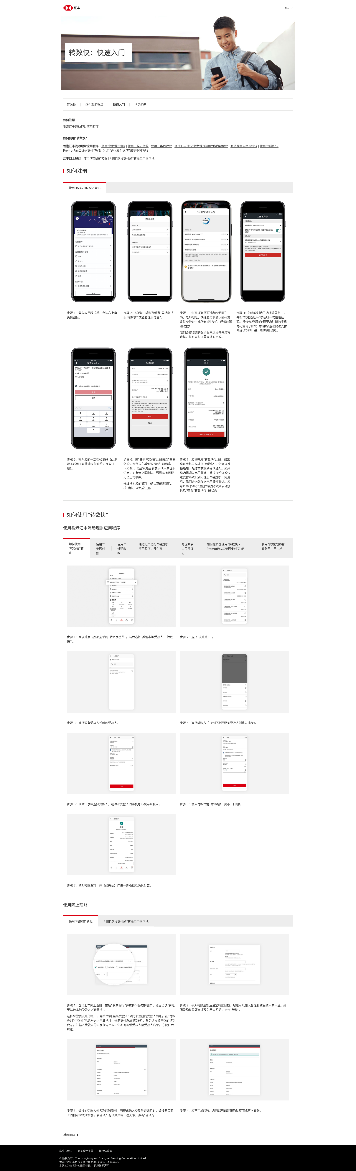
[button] (288, 8)
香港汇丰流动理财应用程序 (81, 126)
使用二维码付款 (138, 146)
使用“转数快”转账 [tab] (81, 921)
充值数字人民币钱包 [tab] (187, 549)
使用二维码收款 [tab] (121, 549)
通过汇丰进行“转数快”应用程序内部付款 (201, 146)
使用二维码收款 (161, 146)
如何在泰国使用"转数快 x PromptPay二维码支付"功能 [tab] (225, 547)
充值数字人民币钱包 (243, 146)
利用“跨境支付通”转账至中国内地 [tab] (273, 547)
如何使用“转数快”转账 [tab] (76, 548)
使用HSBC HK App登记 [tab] (84, 188)
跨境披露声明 (101, 1165)
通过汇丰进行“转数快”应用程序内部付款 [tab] (153, 547)
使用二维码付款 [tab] (100, 549)
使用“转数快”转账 (113, 146)
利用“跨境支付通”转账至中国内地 (125, 150)
